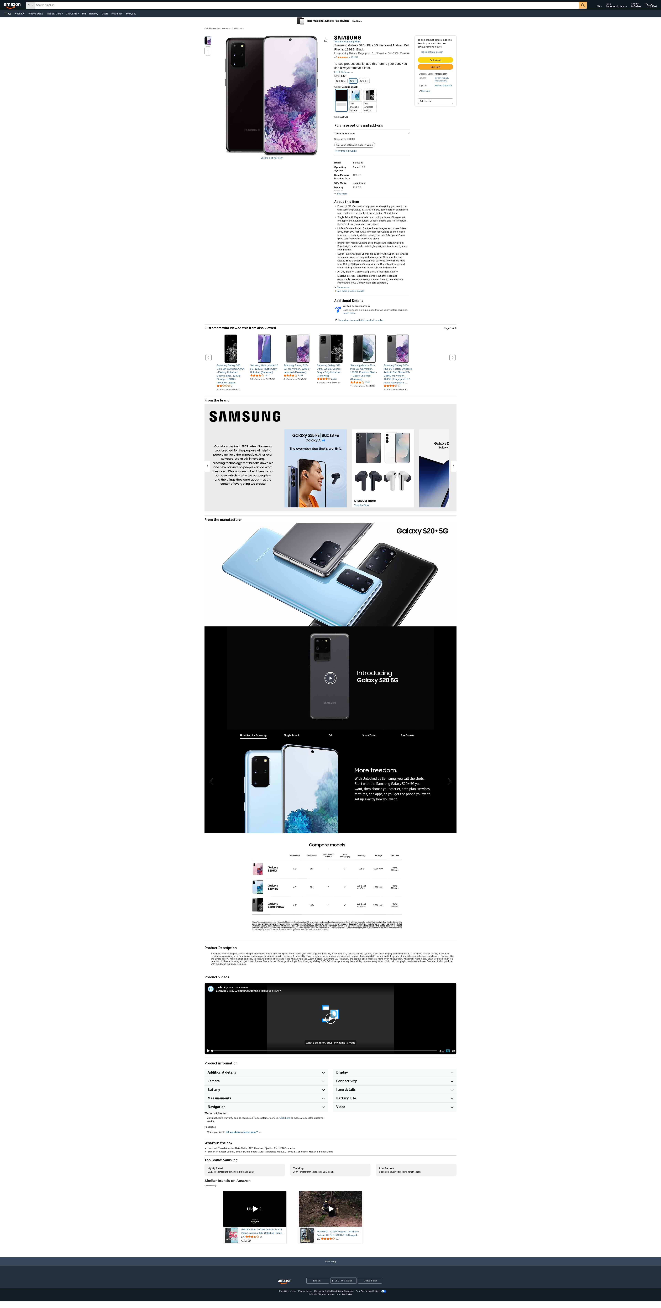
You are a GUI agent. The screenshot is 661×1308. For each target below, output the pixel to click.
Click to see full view (271, 157)
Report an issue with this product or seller (361, 320)
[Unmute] (453, 1051)
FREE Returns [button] (342, 72)
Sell (84, 13)
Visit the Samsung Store (347, 41)
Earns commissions (238, 987)
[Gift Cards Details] (78, 13)
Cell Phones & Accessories (217, 28)
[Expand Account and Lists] (626, 6)
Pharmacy (116, 13)
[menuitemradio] (448, 1051)
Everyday (131, 13)
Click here (284, 1117)
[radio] (208, 40)
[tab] (253, 735)
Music (105, 13)
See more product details (350, 291)
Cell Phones (238, 28)
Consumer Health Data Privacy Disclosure (334, 1291)
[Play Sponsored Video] (254, 1209)
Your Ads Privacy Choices (368, 1291)
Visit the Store (361, 505)
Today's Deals (35, 13)
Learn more (349, 313)
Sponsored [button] (209, 1186)
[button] (8, 13)
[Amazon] (12, 5)
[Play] (207, 1050)
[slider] (324, 1050)
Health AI (20, 13)
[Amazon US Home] (284, 1281)
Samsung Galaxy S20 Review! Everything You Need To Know (248, 990)
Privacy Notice (305, 1291)
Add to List (425, 101)
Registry (93, 13)
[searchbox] (307, 5)
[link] (231, 374)
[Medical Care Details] (62, 13)
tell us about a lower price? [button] (242, 1132)
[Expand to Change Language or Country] (601, 6)
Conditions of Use (287, 1291)
